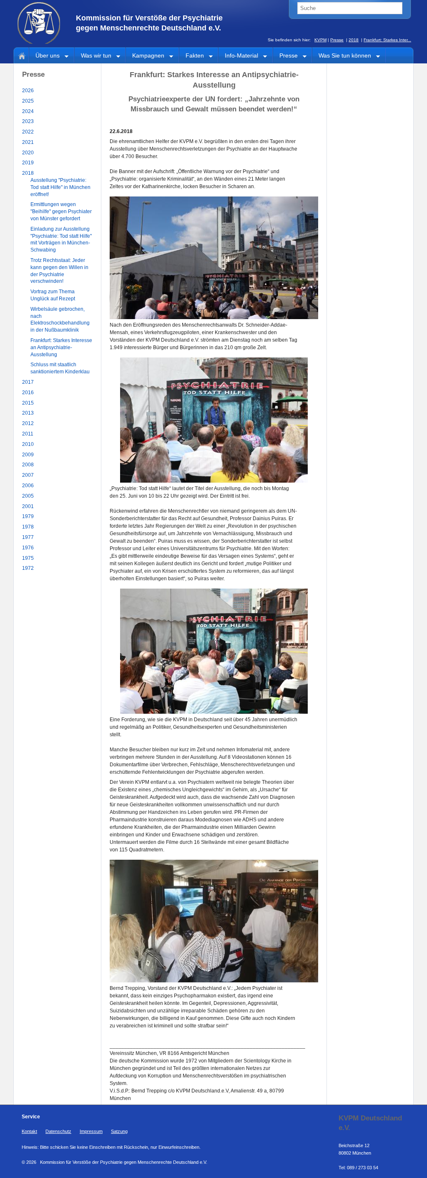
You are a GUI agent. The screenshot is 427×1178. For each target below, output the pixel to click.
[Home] (20, 55)
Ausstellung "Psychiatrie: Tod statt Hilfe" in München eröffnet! (60, 187)
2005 (28, 496)
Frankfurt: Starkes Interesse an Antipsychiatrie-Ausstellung (61, 347)
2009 (28, 455)
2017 (28, 382)
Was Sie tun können (341, 56)
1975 (28, 558)
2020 (28, 153)
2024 (28, 111)
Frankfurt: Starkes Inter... (387, 40)
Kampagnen (145, 56)
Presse (337, 40)
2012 (28, 423)
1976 (28, 548)
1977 (28, 537)
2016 (28, 392)
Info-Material (238, 56)
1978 (28, 527)
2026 (28, 90)
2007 (28, 475)
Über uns (44, 56)
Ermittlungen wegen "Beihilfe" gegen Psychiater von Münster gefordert (61, 211)
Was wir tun (93, 56)
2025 (28, 101)
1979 (28, 516)
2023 (28, 121)
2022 (28, 132)
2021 (28, 142)
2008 (28, 465)
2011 (27, 434)
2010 (28, 444)
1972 (28, 568)
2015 (28, 403)
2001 (28, 506)
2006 (28, 485)
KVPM (320, 40)
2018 (354, 40)
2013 (28, 413)
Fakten (191, 56)
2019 (28, 163)
